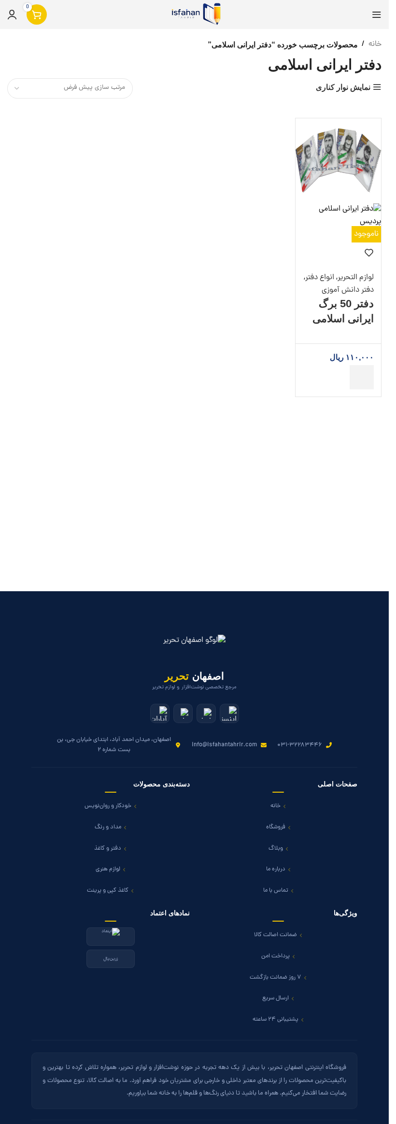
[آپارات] (160, 713)
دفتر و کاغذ (107, 848)
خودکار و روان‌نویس (108, 806)
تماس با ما (275, 890)
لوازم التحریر (356, 278)
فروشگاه (275, 827)
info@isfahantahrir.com (224, 745)
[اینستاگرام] (229, 713)
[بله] (183, 713)
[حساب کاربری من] (12, 14)
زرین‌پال (110, 958)
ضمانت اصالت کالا (275, 934)
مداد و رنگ (108, 827)
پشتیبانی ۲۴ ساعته (275, 1019)
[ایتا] (206, 713)
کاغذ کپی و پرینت (107, 890)
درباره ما (275, 869)
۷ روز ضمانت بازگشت (275, 977)
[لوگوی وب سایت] (194, 15)
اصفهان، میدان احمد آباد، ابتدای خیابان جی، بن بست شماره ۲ (114, 744)
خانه (375, 44)
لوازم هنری (108, 869)
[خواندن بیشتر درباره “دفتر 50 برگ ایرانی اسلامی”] (362, 377)
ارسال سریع (275, 998)
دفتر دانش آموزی (348, 290)
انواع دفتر (319, 278)
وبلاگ (276, 848)
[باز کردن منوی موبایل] (376, 14)
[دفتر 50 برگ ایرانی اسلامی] (338, 161)
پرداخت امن (275, 956)
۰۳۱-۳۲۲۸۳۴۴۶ (299, 745)
